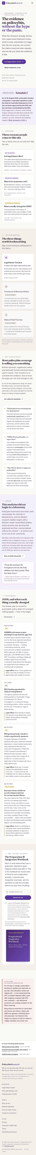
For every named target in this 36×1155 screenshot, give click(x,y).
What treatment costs (12, 68)
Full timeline (8, 617)
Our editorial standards (12, 399)
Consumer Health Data (9, 1125)
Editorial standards (8, 1106)
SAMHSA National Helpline (10, 1054)
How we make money (9, 1110)
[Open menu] (32, 3)
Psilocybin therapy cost (9, 1091)
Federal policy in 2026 (9, 1094)
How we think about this (12, 556)
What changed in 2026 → (17, 120)
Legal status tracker (8, 1087)
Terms (4, 1129)
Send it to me (18, 898)
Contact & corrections (9, 1113)
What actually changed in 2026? (18, 206)
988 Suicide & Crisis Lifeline (10, 1047)
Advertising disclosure (9, 1132)
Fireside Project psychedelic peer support (15, 1049)
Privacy (4, 1122)
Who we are (6, 1103)
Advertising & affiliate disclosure (12, 1149)
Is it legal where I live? (12, 62)
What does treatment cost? (15, 181)
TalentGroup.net (9, 1146)
